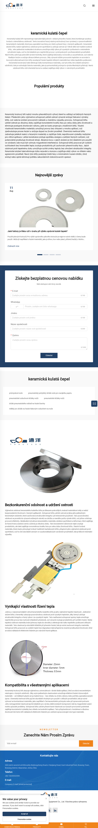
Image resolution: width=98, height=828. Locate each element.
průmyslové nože (16, 393)
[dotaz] (94, 404)
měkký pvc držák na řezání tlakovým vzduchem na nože (31, 409)
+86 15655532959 (12, 776)
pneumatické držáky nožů (54, 398)
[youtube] (49, 810)
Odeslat (49, 355)
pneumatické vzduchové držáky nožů (23, 398)
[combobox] (17, 306)
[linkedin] (55, 810)
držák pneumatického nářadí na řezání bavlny (27, 403)
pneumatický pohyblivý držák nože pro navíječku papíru (50, 393)
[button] (39, 254)
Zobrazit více (13, 246)
